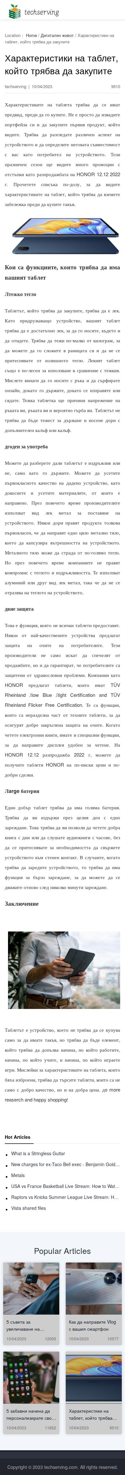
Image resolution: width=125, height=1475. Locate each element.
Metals (18, 1175)
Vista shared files (28, 1208)
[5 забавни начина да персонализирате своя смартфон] (31, 1378)
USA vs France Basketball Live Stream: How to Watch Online (65, 1186)
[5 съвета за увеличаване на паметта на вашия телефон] (31, 1289)
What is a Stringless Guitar (38, 1153)
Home (31, 35)
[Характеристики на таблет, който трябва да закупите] (94, 1378)
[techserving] (33, 9)
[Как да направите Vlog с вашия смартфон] (94, 1289)
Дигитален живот (57, 35)
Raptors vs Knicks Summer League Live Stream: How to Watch (65, 1197)
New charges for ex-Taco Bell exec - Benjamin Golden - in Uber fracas (65, 1164)
